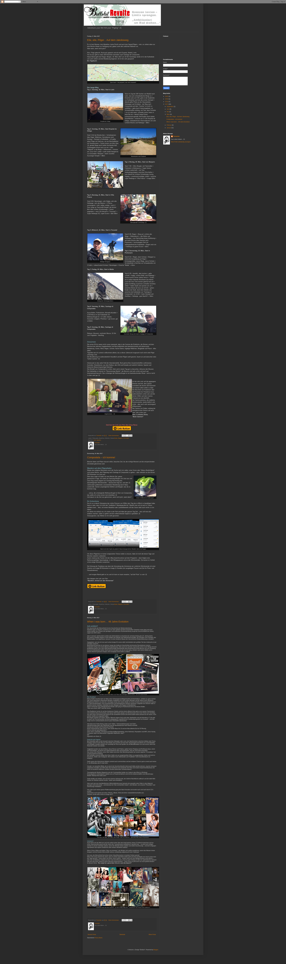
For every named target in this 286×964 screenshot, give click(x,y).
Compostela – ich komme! (101, 457)
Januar (169, 128)
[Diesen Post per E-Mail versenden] (123, 435)
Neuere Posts (92, 934)
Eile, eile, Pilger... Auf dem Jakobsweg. (108, 40)
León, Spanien (97, 440)
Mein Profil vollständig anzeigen (180, 142)
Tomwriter (176, 136)
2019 (167, 99)
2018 (167, 101)
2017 (167, 104)
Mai (168, 111)
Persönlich (126, 438)
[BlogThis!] (125, 435)
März (168, 114)
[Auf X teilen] (127, 435)
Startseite (122, 934)
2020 (167, 96)
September (170, 106)
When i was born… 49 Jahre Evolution (107, 621)
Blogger (155, 949)
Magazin (120, 438)
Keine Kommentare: (113, 435)
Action (115, 438)
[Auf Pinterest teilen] (131, 435)
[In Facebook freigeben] (129, 435)
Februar (169, 125)
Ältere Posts (152, 934)
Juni (168, 109)
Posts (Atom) (98, 938)
